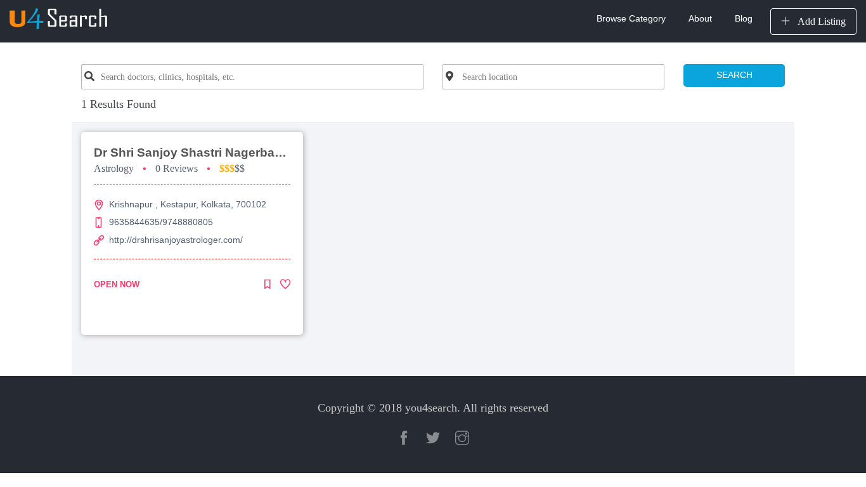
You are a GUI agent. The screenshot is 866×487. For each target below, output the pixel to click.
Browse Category (631, 18)
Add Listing (820, 21)
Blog (744, 18)
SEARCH (734, 75)
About (700, 18)
